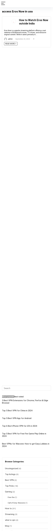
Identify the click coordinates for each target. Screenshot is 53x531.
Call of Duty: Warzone (16, 503)
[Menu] (3, 3)
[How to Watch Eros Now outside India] (10, 19)
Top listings (10, 474)
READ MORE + (10, 44)
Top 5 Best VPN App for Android (16, 418)
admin (10, 39)
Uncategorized (11, 468)
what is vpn (10, 520)
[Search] (49, 3)
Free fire (11, 497)
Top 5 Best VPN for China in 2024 (17, 410)
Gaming (8, 491)
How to (8, 508)
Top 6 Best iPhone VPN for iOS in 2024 (19, 426)
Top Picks (9, 486)
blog (7, 526)
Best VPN (9, 480)
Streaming (9, 514)
